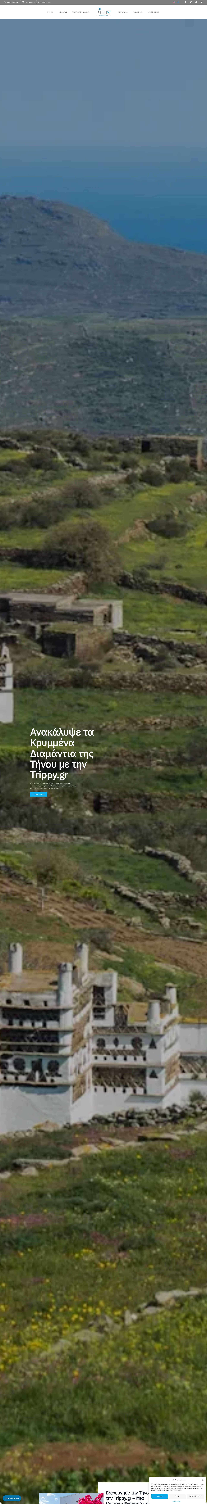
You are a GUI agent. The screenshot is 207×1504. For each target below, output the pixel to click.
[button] (203, 1480)
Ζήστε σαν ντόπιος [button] (81, 12)
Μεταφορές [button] (123, 12)
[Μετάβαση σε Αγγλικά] (174, 2)
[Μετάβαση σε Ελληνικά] (178, 2)
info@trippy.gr (46, 2)
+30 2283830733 (13, 2)
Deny (178, 1496)
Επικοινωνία (153, 12)
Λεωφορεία (138, 12)
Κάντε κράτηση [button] (40, 794)
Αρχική (50, 12)
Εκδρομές (63, 12)
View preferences (195, 1496)
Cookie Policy (176, 1501)
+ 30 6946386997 (30, 2)
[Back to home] (103, 12)
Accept (159, 1496)
